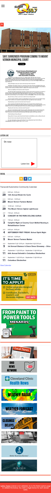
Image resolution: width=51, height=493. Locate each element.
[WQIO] (25, 9)
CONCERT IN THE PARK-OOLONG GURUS (24, 216)
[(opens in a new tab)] (19, 381)
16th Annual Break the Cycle (19, 195)
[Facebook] (25, 179)
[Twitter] (30, 179)
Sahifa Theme (5, 486)
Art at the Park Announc (12, 24)
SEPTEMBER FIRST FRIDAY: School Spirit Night (27, 232)
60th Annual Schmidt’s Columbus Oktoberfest (26, 253)
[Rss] (21, 179)
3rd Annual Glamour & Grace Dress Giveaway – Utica (29, 246)
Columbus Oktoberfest (17, 260)
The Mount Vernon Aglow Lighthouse (23, 209)
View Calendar (5, 265)
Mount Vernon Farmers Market (20, 202)
